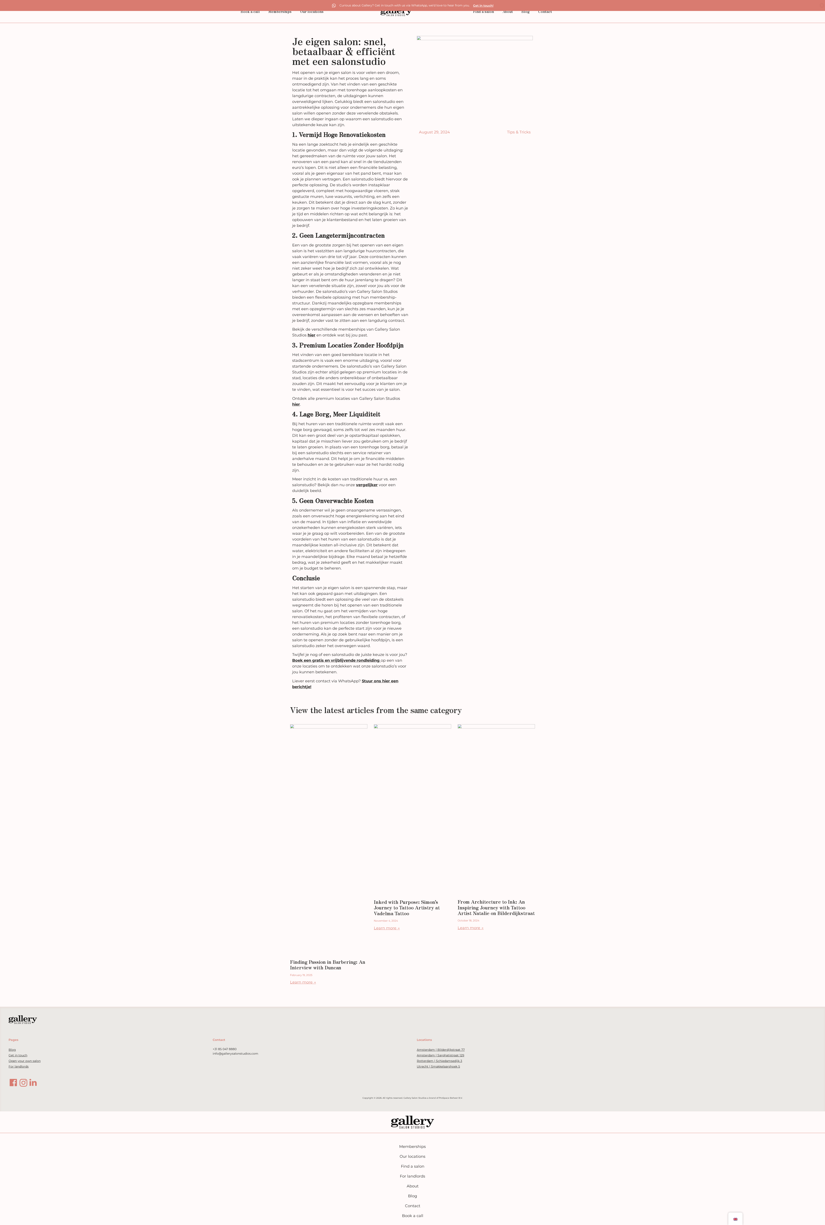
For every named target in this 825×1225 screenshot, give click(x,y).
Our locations (312, 11)
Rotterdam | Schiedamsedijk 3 (439, 1061)
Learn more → (303, 982)
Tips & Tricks (519, 132)
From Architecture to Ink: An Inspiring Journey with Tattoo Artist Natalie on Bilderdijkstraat (496, 907)
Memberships (280, 11)
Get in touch (18, 1055)
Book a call (250, 11)
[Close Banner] (822, 5)
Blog (525, 11)
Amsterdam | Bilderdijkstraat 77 (441, 1050)
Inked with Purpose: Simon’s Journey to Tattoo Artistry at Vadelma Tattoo (407, 907)
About (508, 11)
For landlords (19, 1066)
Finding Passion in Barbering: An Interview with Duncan (327, 964)
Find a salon (483, 11)
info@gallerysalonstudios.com (235, 1053)
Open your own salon (25, 1061)
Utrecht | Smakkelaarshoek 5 (438, 1066)
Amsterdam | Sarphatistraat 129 (440, 1055)
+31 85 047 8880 (225, 1049)
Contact (545, 11)
